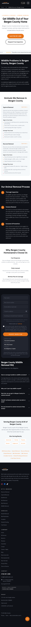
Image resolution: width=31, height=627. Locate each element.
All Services (3, 535)
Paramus (23, 440)
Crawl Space (4, 525)
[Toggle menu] (28, 3)
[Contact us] (27, 619)
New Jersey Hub (5, 555)
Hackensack (8, 440)
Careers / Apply (4, 549)
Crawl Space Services (16, 458)
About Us (3, 538)
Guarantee (3, 544)
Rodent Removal (7, 453)
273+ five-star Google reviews (8, 597)
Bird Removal (4, 500)
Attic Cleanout (25, 453)
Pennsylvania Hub (5, 558)
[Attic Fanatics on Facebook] (4, 484)
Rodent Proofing (5, 522)
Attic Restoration (16, 453)
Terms (7, 615)
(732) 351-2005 (5, 574)
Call (24, 3)
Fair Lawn (23, 443)
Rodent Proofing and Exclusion (21, 456)
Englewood (15, 443)
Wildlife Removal (5, 506)
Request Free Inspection (15, 42)
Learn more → (24, 107)
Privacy (2, 615)
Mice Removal (4, 503)
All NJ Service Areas (6, 451)
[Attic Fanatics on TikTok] (7, 484)
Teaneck (8, 443)
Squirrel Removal (16, 451)
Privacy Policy (13, 330)
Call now (20, 324)
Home (2, 7)
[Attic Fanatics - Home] (9, 469)
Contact (3, 546)
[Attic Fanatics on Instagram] (2, 484)
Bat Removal (4, 497)
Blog (2, 552)
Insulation (3, 519)
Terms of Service (21, 330)
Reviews (3, 541)
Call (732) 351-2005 (15, 36)
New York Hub (4, 560)
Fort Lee (16, 440)
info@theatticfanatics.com (7, 577)
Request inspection (15, 334)
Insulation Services (8, 456)
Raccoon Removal (25, 451)
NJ (6, 7)
